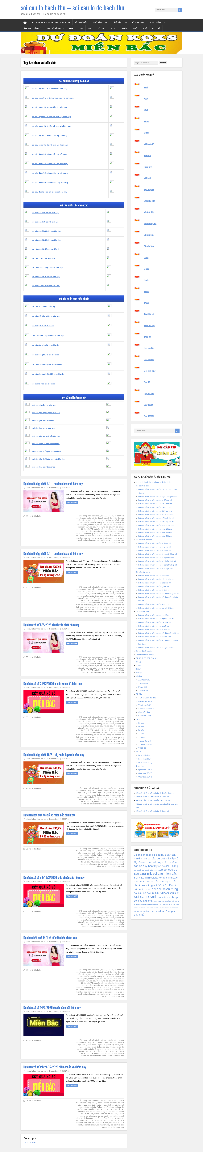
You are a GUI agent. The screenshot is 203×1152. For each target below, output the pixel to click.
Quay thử (156, 28)
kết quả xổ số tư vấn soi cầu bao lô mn (154, 615)
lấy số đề (115, 520)
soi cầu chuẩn (108, 522)
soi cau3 (113, 531)
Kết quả (101, 28)
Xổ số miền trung (120, 22)
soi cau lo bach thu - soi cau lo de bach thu (42, 488)
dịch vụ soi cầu (107, 516)
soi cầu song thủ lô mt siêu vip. (46, 444)
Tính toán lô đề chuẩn (32, 28)
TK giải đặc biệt (149, 314)
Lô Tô (145, 28)
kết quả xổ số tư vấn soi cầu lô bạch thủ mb (156, 558)
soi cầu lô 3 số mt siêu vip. (44, 467)
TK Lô (135, 28)
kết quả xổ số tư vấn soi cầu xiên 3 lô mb (155, 533)
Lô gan (146, 257)
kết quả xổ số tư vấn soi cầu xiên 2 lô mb (155, 529)
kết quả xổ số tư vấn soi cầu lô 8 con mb (154, 550)
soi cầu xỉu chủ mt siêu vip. (44, 405)
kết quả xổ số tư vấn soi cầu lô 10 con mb (155, 500)
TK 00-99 (147, 336)
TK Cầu (124, 28)
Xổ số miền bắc (81, 22)
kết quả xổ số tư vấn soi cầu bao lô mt (153, 576)
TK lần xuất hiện (149, 325)
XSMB (71, 28)
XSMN (81, 28)
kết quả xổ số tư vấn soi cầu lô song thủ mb (156, 568)
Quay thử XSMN (149, 416)
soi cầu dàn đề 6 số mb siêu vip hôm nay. (50, 164)
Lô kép (146, 280)
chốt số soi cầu (94, 516)
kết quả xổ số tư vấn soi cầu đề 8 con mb (155, 511)
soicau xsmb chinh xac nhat (113, 542)
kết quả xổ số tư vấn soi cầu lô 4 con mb (154, 543)
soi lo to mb (97, 536)
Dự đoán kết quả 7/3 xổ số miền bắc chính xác (49, 815)
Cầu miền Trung (149, 246)
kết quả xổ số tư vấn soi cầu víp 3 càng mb (155, 525)
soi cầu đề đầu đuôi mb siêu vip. (46, 286)
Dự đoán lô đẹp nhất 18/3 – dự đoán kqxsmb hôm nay (53, 754)
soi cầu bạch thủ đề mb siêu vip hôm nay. (50, 135)
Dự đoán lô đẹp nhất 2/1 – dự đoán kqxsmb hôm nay (53, 553)
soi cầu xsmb (145, 896)
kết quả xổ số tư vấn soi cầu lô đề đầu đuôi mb (157, 561)
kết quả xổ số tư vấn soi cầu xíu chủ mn (154, 637)
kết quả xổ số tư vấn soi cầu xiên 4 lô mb (155, 536)
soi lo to (88, 536)
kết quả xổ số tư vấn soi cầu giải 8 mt (153, 586)
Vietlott (113, 28)
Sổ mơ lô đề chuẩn (156, 22)
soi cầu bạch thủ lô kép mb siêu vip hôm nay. (51, 117)
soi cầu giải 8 (82, 525)
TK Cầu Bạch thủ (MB (147, 698)
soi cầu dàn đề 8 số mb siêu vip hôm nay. (50, 173)
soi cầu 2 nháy (96, 522)
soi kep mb (116, 533)
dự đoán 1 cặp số (87, 518)
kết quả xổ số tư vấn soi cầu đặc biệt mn (154, 622)
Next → (35, 1142)
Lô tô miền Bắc (149, 348)
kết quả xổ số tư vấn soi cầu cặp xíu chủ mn (156, 619)
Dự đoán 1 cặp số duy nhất (106, 518)
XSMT (90, 28)
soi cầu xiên (99, 529)
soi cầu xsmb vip (93, 531)
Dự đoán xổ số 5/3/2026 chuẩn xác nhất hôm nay (51, 624)
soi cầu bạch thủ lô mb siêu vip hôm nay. (49, 88)
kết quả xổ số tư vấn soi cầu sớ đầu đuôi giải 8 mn (158, 633)
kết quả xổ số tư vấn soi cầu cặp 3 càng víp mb (157, 497)
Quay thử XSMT (149, 404)
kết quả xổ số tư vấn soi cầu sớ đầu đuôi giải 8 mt (158, 594)
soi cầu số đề (142, 893)
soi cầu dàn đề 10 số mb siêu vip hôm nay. (50, 182)
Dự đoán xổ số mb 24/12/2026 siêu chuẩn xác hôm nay (54, 1067)
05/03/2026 (66, 488)
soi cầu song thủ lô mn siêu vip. (45, 355)
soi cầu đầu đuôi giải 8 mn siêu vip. (47, 364)
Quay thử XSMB (149, 393)
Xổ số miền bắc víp (100, 22)
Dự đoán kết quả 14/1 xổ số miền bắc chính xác (50, 937)
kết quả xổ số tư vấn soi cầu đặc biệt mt (154, 583)
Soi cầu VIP (88, 529)
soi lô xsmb (149, 908)
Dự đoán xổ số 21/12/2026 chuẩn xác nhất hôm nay (52, 683)
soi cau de (119, 522)
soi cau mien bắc (114, 525)
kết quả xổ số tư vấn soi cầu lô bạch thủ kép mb (157, 554)
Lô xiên (146, 268)
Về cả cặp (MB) (149, 212)
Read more (72, 502)
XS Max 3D (147, 178)
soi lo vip (95, 538)
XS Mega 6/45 (149, 144)
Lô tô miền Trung (149, 370)
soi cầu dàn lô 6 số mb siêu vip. (45, 213)
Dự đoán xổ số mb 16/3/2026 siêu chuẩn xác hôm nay (54, 877)
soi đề (96, 533)
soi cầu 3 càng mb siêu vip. (43, 258)
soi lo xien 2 (114, 538)
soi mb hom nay (89, 540)
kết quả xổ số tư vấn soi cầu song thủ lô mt (155, 608)
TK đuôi (146, 302)
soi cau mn (110, 527)
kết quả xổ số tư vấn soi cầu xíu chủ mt (154, 604)
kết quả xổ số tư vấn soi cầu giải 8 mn (153, 626)
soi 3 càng (171, 865)
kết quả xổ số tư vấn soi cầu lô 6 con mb (154, 547)
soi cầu (86, 522)
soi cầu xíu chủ (111, 529)
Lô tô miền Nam (149, 359)
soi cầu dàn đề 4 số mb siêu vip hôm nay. (50, 154)
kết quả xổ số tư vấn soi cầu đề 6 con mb (155, 507)
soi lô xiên (104, 538)
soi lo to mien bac (110, 536)
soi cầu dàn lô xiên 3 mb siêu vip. (46, 240)
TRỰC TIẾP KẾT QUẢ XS (55, 28)
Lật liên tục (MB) (149, 200)
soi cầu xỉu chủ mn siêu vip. (44, 306)
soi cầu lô (92, 525)
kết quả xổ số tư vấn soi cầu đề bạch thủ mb (156, 518)
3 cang (84, 516)
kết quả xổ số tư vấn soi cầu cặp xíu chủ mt (156, 579)
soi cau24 (105, 531)
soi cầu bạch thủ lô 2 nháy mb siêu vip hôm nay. (53, 98)
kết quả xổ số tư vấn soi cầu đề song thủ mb (156, 522)
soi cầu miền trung (97, 527)
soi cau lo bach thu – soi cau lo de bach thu (72, 7)
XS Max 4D (147, 155)
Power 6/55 (148, 166)
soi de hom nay (87, 533)
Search (163, 63)
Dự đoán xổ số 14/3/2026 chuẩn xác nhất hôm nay (52, 1007)
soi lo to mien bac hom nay (166, 904)
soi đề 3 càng (105, 533)
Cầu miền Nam (149, 234)
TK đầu (146, 291)
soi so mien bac (117, 540)
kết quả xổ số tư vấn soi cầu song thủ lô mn (156, 647)
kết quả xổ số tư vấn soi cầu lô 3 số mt (154, 590)
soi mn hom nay (103, 540)
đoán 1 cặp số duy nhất (101, 520)
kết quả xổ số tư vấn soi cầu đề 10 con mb (155, 515)
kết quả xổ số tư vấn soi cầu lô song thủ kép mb (157, 565)
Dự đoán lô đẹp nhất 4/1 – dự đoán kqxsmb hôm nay (53, 483)
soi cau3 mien (148, 870)
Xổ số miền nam (138, 22)
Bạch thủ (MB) (149, 189)
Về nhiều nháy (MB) (150, 223)
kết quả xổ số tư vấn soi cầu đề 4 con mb (155, 504)
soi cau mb (101, 525)
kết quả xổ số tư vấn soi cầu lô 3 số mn (154, 630)
